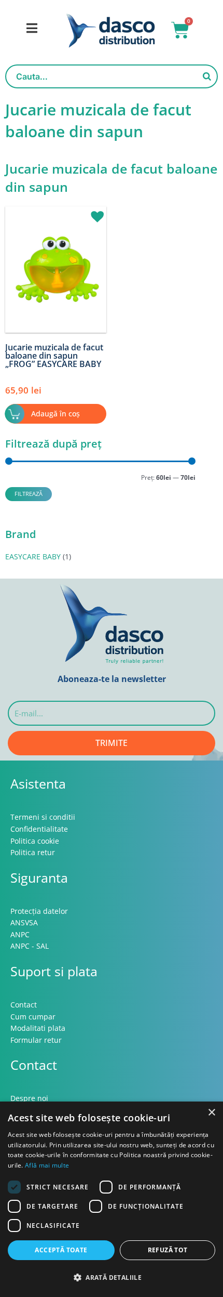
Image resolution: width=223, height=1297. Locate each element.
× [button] (211, 1113)
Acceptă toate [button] (61, 1250)
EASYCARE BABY (33, 556)
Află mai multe (47, 1165)
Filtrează (29, 493)
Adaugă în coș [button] (55, 413)
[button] (93, 212)
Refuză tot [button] (168, 1250)
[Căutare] (207, 76)
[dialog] (111, 1199)
